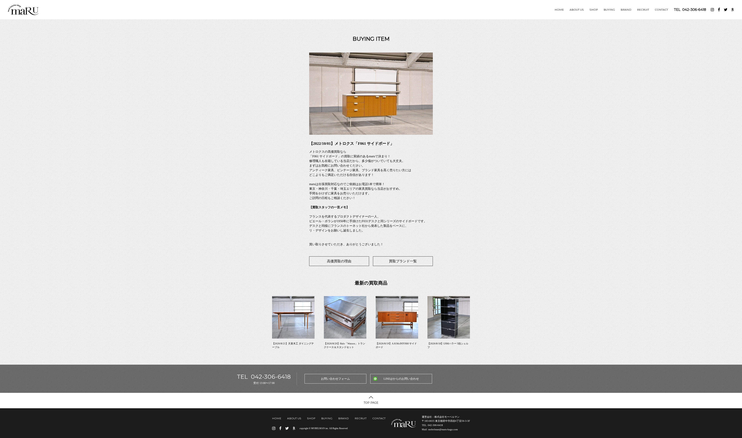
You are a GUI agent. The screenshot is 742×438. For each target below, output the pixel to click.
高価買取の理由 (339, 261)
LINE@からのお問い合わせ (401, 378)
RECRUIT (643, 9)
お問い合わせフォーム (335, 378)
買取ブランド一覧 (403, 261)
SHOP (594, 9)
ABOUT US (577, 9)
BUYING (609, 9)
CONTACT (661, 9)
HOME (559, 9)
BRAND (626, 9)
